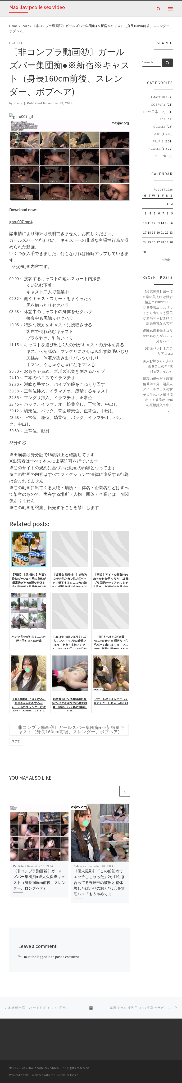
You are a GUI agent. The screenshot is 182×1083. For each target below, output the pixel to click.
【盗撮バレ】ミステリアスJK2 (158, 351)
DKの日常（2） (155, 112)
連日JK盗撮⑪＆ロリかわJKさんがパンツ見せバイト (158, 335)
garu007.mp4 (20, 221)
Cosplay (158, 104)
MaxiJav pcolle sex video (40, 1068)
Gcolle (159, 126)
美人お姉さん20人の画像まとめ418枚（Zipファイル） (158, 366)
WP (27, 1075)
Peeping (161, 156)
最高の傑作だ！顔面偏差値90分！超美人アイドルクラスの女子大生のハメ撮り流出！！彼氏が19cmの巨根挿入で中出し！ (158, 394)
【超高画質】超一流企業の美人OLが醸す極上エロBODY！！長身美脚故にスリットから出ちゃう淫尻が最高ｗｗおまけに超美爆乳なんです (157, 307)
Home (13, 26)
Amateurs (159, 97)
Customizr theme (67, 1075)
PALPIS (158, 141)
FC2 (163, 119)
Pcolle (25, 26)
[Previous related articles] (113, 791)
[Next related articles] (124, 791)
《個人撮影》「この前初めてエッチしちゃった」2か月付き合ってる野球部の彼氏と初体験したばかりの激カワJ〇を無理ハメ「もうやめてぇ (99, 882)
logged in (43, 957)
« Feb (166, 259)
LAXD (157, 134)
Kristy (18, 103)
